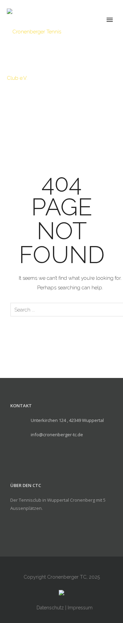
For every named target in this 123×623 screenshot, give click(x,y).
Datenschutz (50, 607)
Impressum (80, 607)
